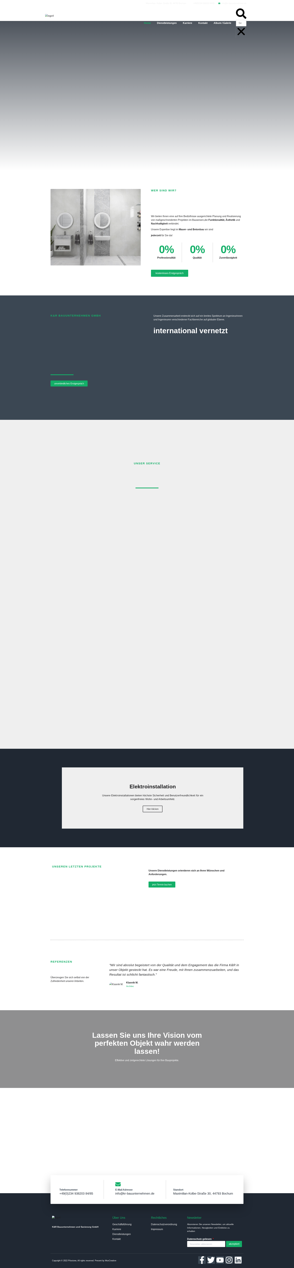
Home (147, 23)
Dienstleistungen (167, 23)
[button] (241, 14)
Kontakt (202, 23)
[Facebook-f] (202, 1260)
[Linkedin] (238, 1260)
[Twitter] (211, 1260)
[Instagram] (229, 1260)
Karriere (187, 23)
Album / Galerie (222, 23)
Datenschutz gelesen (199, 1239)
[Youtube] (220, 1260)
